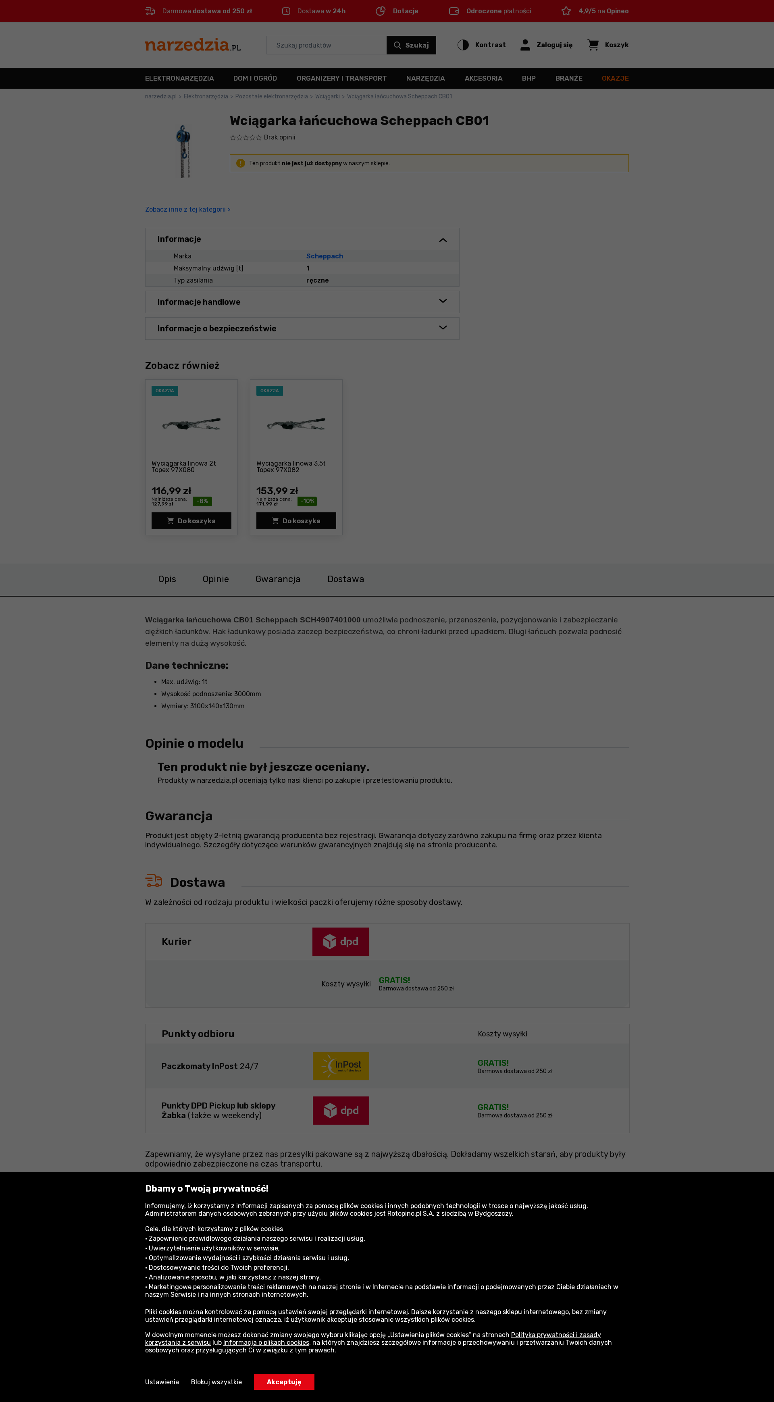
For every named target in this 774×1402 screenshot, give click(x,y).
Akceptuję (284, 1382)
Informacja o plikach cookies (266, 1342)
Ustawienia (162, 1382)
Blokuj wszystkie (216, 1382)
